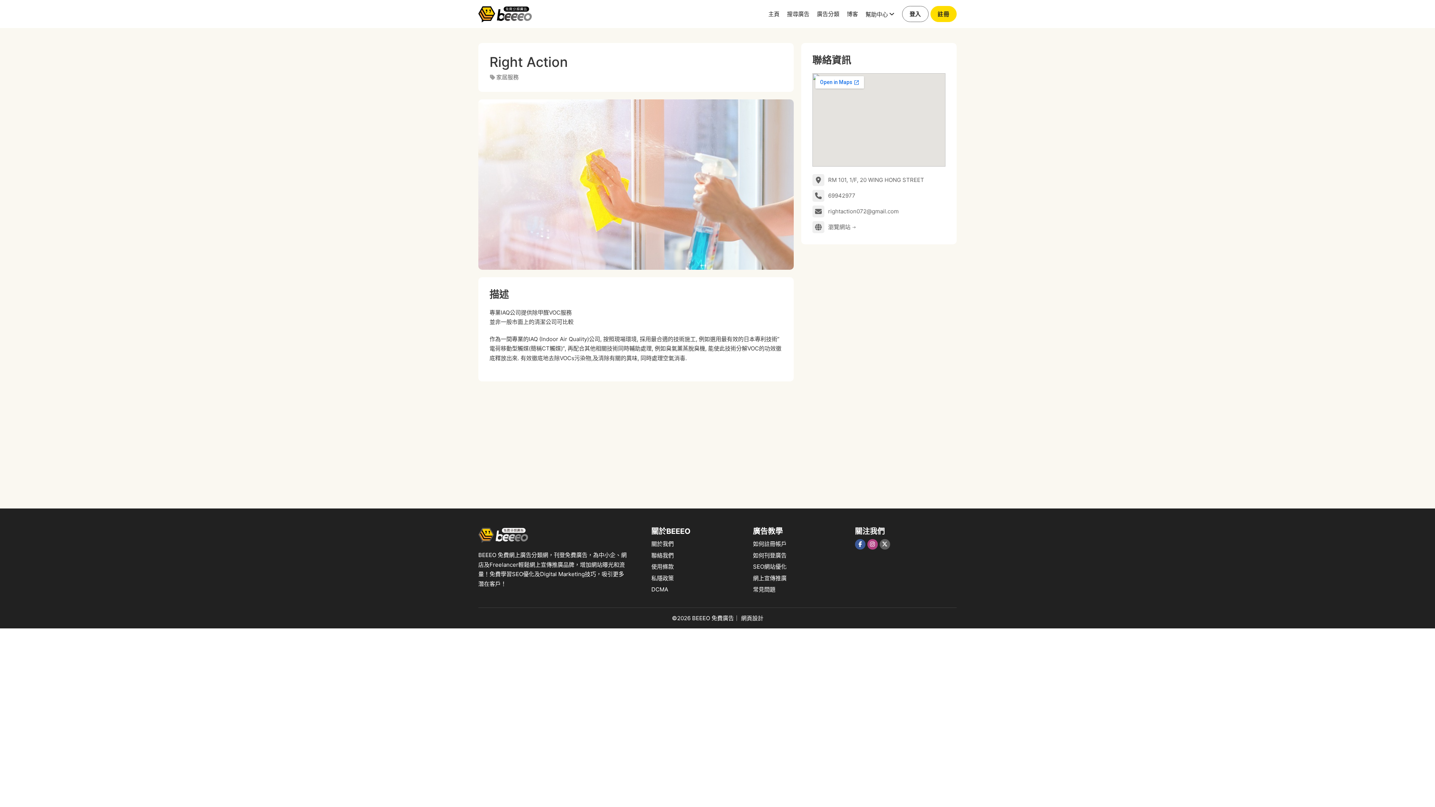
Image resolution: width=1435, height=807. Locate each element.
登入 (915, 14)
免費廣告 (723, 618)
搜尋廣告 (798, 14)
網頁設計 (752, 618)
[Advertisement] (636, 441)
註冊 (943, 14)
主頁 (774, 14)
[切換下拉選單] (892, 14)
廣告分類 (828, 14)
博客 (852, 14)
